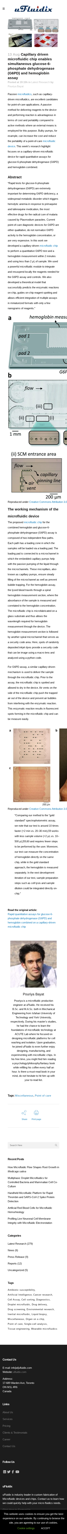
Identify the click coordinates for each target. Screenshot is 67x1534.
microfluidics (25, 94)
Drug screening (16, 1309)
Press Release (16, 1256)
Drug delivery (39, 1304)
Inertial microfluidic (19, 1314)
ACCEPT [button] (45, 1528)
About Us (8, 1412)
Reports (12, 1263)
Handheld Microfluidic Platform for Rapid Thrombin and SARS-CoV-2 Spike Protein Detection (31, 1197)
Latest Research (40, 82)
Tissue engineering (19, 1329)
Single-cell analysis (35, 1324)
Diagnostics (43, 1299)
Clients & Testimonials (15, 1432)
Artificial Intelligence (20, 1294)
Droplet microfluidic (19, 1304)
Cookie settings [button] (26, 1528)
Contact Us (9, 1446)
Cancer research (42, 1294)
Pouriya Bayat (16, 86)
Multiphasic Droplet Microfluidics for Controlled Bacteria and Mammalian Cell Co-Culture (33, 1182)
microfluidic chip (49, 245)
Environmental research (40, 1309)
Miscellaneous (24, 1095)
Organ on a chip (35, 1319)
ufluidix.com (19, 1371)
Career (6, 1439)
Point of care (43, 1095)
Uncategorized (16, 1270)
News (11, 1250)
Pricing (6, 1425)
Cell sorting (28, 1299)
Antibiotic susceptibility (21, 1290)
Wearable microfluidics (44, 1329)
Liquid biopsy (39, 1314)
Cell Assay (14, 1299)
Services (8, 1419)
